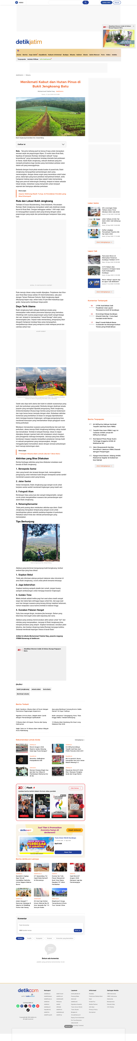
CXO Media (110, 1007)
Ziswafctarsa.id (75, 1015)
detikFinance (48, 999)
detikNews (47, 993)
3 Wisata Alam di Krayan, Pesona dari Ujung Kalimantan (31, 723)
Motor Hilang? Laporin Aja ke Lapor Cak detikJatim (111, 280)
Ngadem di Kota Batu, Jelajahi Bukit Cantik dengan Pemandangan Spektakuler (31, 716)
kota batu (47, 689)
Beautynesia (110, 1001)
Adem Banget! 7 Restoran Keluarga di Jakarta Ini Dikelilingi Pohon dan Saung (23, 904)
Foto (103, 55)
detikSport (47, 1007)
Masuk (117, 2)
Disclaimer (92, 1012)
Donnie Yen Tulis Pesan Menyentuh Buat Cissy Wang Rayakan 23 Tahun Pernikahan (58, 880)
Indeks (114, 55)
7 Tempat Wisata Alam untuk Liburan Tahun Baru (39, 454)
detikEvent (74, 1001)
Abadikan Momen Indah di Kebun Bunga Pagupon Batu (120, 27)
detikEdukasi (48, 996)
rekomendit (74, 1023)
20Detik (58, 1007)
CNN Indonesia (111, 993)
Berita (25, 55)
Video (108, 55)
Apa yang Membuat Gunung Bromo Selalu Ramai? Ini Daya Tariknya (66, 710)
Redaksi (91, 993)
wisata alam (36, 689)
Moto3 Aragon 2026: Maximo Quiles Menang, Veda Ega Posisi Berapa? (38, 749)
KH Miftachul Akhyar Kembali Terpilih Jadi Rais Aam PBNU (104, 425)
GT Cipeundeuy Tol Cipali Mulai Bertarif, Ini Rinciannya (41, 878)
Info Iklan (91, 1007)
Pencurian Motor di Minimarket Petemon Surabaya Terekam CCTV (110, 258)
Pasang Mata (75, 996)
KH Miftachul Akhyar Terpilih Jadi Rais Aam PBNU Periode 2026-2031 (75, 749)
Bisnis (85, 55)
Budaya (65, 55)
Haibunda (110, 999)
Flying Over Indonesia (77, 1017)
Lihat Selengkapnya (103, 242)
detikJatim (19, 75)
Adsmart (73, 999)
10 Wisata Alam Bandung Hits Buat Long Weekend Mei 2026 (66, 723)
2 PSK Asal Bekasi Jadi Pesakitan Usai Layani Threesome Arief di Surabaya (107, 308)
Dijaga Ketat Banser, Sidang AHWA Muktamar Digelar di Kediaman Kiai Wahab (107, 458)
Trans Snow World (76, 1007)
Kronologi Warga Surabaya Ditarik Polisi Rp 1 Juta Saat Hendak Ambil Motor (107, 316)
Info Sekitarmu (45, 59)
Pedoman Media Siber (96, 996)
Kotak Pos (92, 1001)
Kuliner (79, 55)
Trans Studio (75, 1009)
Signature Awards (76, 1004)
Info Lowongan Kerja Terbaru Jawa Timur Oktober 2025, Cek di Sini (111, 210)
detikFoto (59, 1009)
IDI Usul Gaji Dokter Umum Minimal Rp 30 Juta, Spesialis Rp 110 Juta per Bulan (41, 904)
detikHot (46, 1004)
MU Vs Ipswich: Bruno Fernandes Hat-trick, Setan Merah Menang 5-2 (75, 760)
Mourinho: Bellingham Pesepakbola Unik (37, 759)
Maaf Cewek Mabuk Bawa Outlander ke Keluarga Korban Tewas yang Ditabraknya (108, 324)
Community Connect (77, 1025)
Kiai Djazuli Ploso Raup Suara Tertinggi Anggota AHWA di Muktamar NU (104, 441)
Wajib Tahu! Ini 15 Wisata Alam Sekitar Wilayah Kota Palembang (32, 729)
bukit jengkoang (23, 689)
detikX (58, 1004)
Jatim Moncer (94, 55)
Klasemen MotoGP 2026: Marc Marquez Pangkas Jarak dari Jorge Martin (74, 772)
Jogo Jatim (33, 55)
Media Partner (93, 1004)
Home (19, 55)
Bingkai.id (74, 1012)
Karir (90, 999)
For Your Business (76, 1020)
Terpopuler (22, 59)
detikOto (46, 1012)
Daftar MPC (106, 2)
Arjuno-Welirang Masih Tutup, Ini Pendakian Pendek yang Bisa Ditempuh (42, 195)
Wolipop (59, 1001)
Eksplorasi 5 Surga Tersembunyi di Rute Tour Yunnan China (59, 903)
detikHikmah (60, 1012)
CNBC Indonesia (112, 996)
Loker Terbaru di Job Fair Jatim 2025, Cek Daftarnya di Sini (111, 221)
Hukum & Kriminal (54, 55)
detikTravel (59, 993)
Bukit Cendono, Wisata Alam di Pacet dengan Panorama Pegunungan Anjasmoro (32, 710)
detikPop (59, 1015)
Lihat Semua (75, 788)
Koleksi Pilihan (33, 59)
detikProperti (48, 1015)
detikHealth (59, 999)
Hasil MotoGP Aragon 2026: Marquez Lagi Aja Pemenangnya (76, 879)
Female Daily (111, 1004)
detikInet (46, 1001)
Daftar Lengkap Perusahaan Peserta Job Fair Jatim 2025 (110, 232)
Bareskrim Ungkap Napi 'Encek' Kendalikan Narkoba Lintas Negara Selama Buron (23, 880)
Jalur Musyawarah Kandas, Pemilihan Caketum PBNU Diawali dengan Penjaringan (106, 449)
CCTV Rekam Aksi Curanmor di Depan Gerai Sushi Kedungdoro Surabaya (111, 270)
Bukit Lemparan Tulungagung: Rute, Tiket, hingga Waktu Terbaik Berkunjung (66, 716)
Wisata (72, 55)
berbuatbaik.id (75, 993)
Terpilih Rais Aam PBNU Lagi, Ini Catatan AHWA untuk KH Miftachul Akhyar (105, 432)
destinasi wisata (23, 694)
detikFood (59, 996)
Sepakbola (43, 55)
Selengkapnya (79, 740)
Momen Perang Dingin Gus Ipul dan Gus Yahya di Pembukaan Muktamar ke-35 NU (39, 773)
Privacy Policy (93, 1009)
